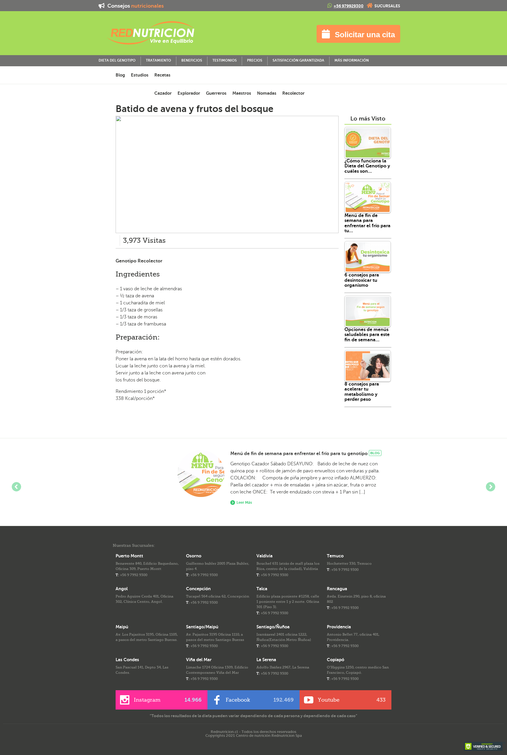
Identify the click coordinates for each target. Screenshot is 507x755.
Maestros (241, 93)
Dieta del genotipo (117, 60)
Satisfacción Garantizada (298, 60)
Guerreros (216, 93)
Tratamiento (158, 60)
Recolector (293, 93)
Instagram (168, 700)
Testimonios (224, 60)
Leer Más (244, 502)
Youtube (352, 700)
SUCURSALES (387, 6)
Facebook (259, 700)
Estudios (139, 74)
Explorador (189, 93)
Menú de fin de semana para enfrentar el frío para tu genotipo (299, 453)
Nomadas (266, 93)
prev (16, 486)
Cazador (163, 93)
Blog (120, 74)
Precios (254, 60)
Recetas (162, 74)
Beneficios (191, 60)
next (490, 486)
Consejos (135, 6)
